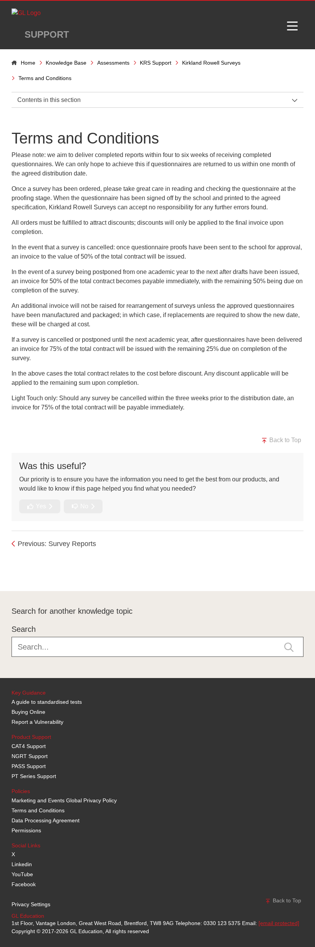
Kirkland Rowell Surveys (211, 63)
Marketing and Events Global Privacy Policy (64, 800)
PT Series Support (34, 776)
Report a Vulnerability (37, 722)
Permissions (26, 830)
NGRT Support (30, 756)
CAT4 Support (29, 746)
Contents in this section (49, 100)
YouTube (22, 874)
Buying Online (28, 712)
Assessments (113, 63)
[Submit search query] (289, 647)
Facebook (24, 884)
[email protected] (279, 923)
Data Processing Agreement (46, 820)
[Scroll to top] (9, 573)
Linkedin (22, 864)
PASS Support (29, 766)
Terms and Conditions (38, 810)
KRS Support (155, 63)
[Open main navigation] (292, 25)
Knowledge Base (66, 63)
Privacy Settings (31, 904)
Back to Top (284, 440)
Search (24, 629)
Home (28, 63)
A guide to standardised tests (47, 702)
